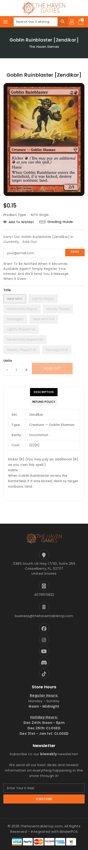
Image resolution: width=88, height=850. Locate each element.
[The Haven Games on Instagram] (44, 640)
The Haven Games (44, 46)
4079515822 (44, 594)
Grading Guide (60, 221)
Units (7, 360)
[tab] (44, 392)
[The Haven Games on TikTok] (44, 674)
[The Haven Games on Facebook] (44, 628)
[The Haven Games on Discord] (44, 662)
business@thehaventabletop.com (44, 615)
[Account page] (72, 21)
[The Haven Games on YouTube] (44, 651)
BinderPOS (69, 831)
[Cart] (81, 21)
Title (7, 290)
